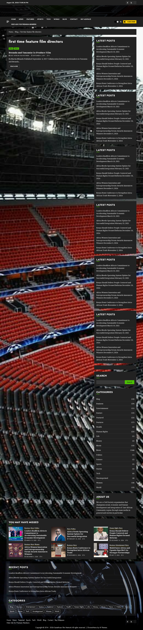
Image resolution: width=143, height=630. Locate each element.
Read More (14, 66)
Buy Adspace (86, 19)
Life (97, 436)
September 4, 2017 (39, 56)
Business (99, 404)
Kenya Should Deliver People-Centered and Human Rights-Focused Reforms (113, 64)
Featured (30, 19)
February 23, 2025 (75, 539)
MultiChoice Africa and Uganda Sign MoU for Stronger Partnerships (120, 550)
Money (99, 441)
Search (101, 375)
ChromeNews (92, 627)
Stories (99, 469)
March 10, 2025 (31, 540)
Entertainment (102, 408)
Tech (48, 19)
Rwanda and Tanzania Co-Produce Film (30, 52)
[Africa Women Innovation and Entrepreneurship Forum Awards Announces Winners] (16, 550)
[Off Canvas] (8, 22)
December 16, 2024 (117, 540)
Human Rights (102, 431)
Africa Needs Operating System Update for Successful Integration (77, 533)
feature (99, 413)
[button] (120, 22)
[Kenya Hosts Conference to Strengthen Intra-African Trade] (58, 550)
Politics (99, 455)
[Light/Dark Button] (116, 22)
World (56, 19)
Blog (65, 19)
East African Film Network (19, 56)
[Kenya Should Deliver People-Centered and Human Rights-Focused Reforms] (101, 534)
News (21, 19)
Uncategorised (102, 478)
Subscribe (131, 22)
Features (99, 422)
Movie (98, 445)
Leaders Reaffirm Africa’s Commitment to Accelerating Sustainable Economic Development (112, 49)
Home (13, 19)
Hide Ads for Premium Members (23, 24)
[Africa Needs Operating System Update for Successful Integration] (58, 534)
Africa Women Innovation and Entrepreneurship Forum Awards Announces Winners (114, 76)
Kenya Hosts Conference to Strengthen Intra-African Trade (78, 550)
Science (99, 459)
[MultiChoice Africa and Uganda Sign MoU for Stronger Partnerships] (101, 550)
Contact (74, 19)
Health (99, 427)
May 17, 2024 (115, 555)
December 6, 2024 (32, 557)
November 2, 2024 (75, 555)
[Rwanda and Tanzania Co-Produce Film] (49, 48)
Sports (40, 19)
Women (99, 483)
